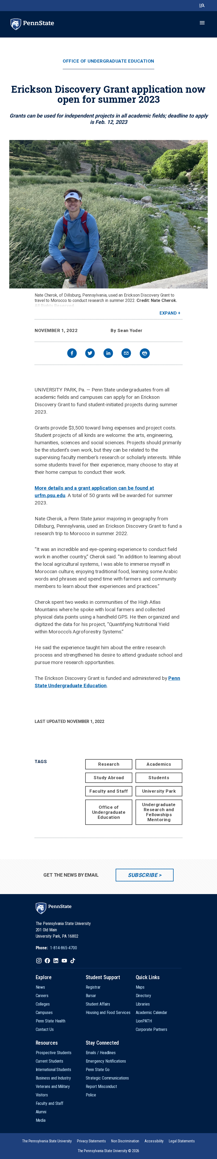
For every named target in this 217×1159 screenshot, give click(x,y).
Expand (168, 313)
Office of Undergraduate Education (108, 61)
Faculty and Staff (108, 791)
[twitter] (90, 353)
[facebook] (72, 353)
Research (108, 764)
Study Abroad (109, 777)
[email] (126, 353)
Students (158, 777)
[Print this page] (145, 353)
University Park (159, 791)
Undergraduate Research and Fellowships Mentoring (159, 812)
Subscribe (142, 875)
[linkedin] (108, 353)
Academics (159, 764)
